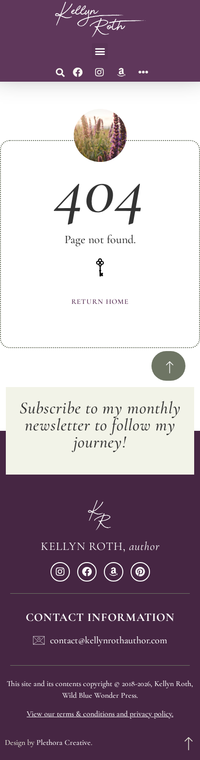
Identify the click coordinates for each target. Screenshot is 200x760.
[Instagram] (99, 72)
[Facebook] (78, 72)
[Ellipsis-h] (143, 72)
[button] (100, 51)
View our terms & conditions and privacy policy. (100, 714)
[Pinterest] (140, 572)
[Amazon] (121, 72)
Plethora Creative (63, 742)
